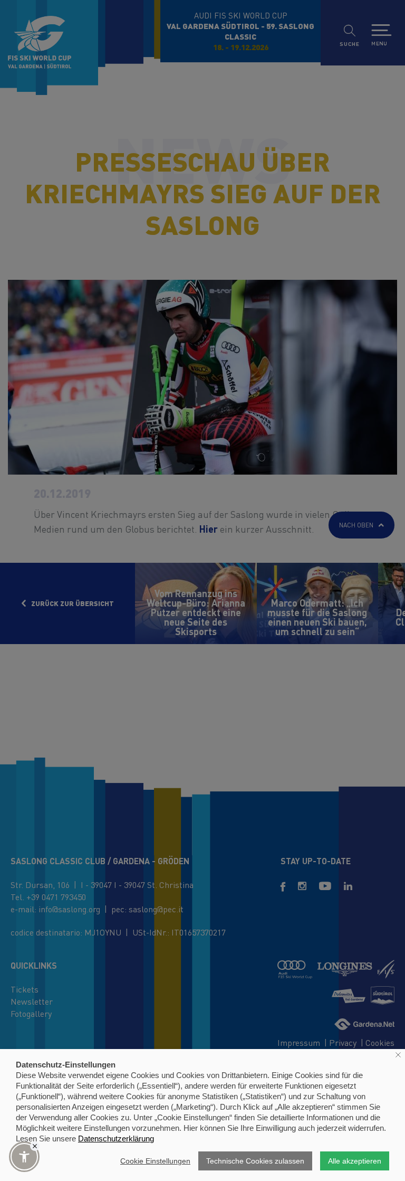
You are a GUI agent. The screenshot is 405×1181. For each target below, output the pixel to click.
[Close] (35, 1146)
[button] (24, 1156)
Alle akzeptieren (354, 1161)
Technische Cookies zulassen (255, 1161)
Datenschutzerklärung (116, 1138)
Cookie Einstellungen (155, 1161)
